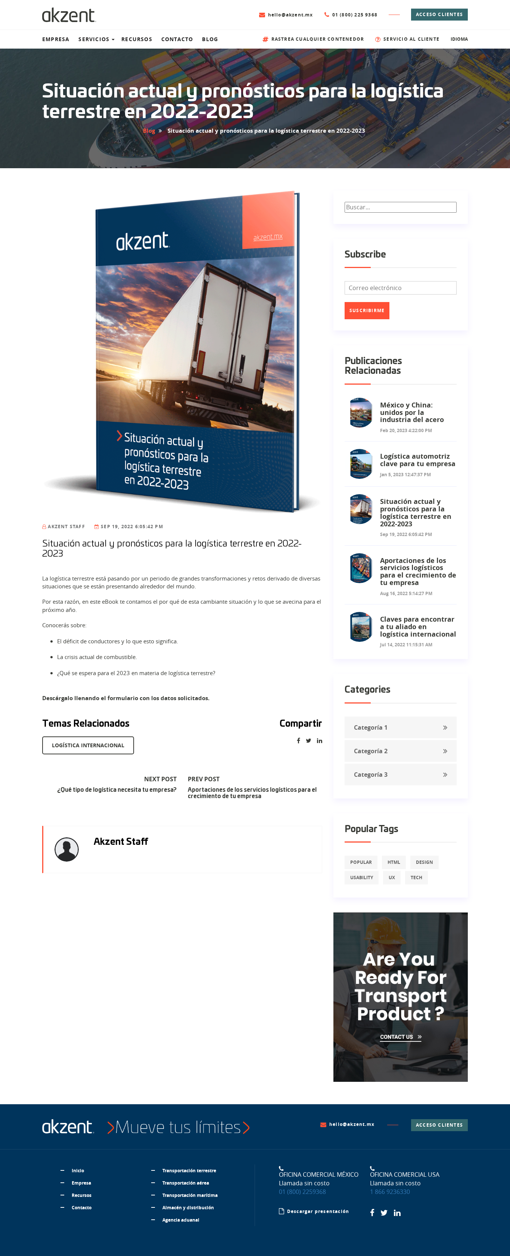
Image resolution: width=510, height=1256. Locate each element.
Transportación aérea (185, 1183)
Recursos (81, 1195)
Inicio (78, 1170)
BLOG (210, 39)
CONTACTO (177, 39)
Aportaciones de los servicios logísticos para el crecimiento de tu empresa (252, 793)
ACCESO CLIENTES (439, 14)
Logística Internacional (88, 745)
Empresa (81, 1183)
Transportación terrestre (189, 1170)
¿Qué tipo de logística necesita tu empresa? (117, 790)
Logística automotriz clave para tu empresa (417, 460)
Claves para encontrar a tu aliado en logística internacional (418, 627)
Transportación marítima (190, 1195)
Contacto (81, 1207)
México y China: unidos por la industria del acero (412, 412)
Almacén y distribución (188, 1207)
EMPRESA (55, 39)
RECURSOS (136, 39)
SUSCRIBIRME (367, 310)
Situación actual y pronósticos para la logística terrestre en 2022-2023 (415, 512)
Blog (149, 131)
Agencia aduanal (180, 1220)
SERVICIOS (93, 39)
